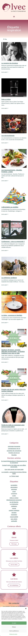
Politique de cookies (13, 634)
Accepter (14, 623)
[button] (26, 608)
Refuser (14, 627)
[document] (14, 318)
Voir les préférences (14, 631)
